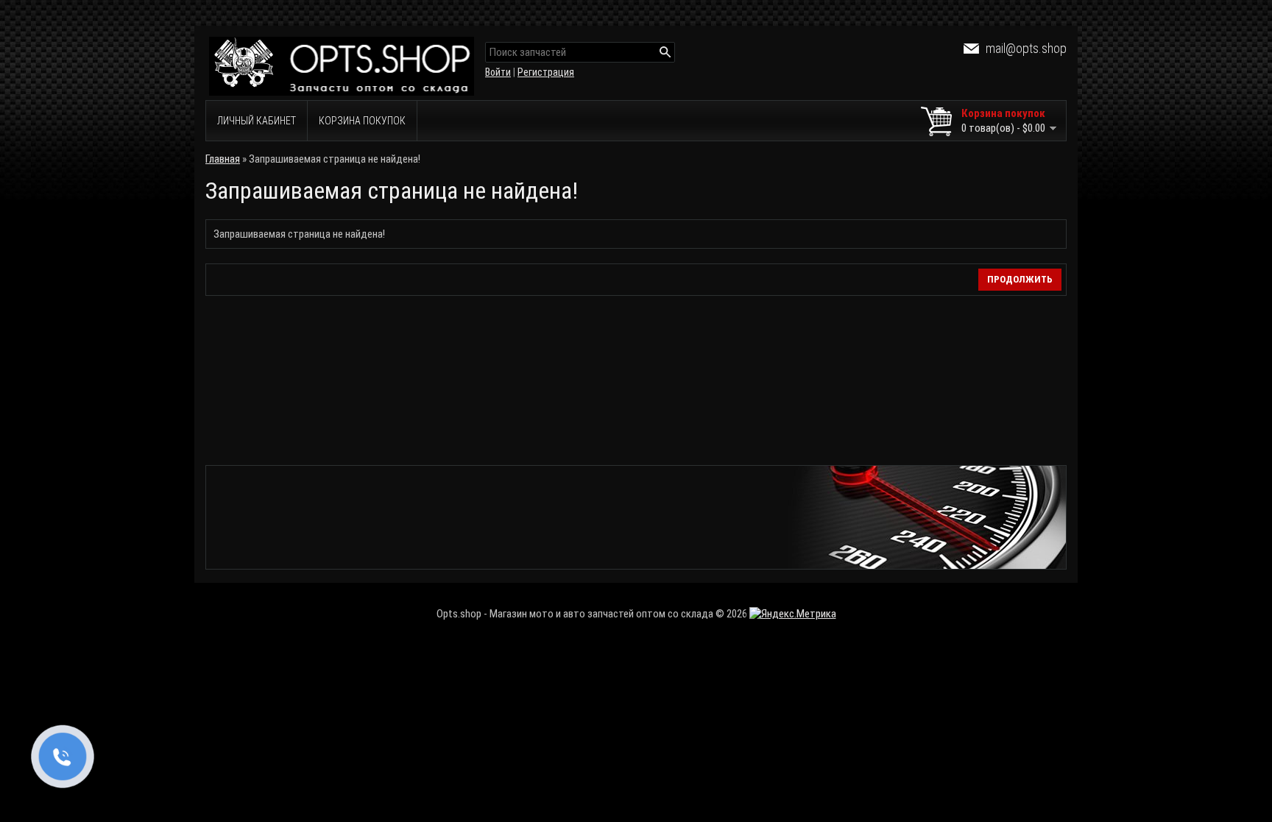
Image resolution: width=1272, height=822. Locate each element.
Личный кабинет (256, 121)
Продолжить (1020, 279)
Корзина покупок (362, 121)
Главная (222, 159)
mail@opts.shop (1026, 48)
